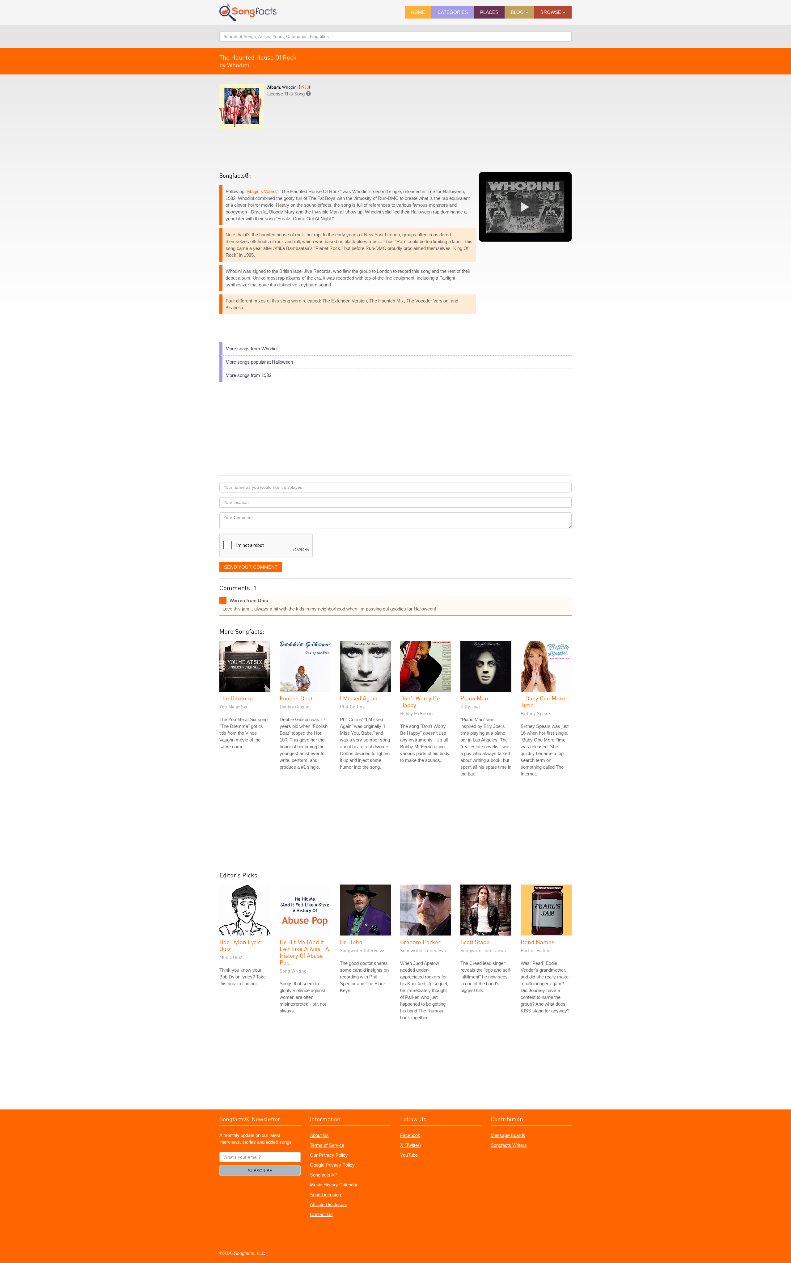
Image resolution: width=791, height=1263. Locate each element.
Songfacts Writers (509, 1145)
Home (418, 12)
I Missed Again (359, 698)
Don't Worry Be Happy (420, 701)
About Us (319, 1135)
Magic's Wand (261, 191)
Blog (518, 12)
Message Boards (508, 1135)
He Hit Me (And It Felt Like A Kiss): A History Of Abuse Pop (304, 952)
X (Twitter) (410, 1145)
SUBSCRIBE (260, 1170)
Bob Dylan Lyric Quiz (240, 945)
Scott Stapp (474, 941)
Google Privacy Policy (332, 1165)
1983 (304, 87)
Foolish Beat (296, 698)
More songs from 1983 (248, 375)
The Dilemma (237, 698)
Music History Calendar (333, 1184)
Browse (551, 12)
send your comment (250, 567)
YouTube (409, 1155)
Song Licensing (325, 1194)
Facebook (410, 1135)
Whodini (238, 65)
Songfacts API (324, 1174)
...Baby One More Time (543, 701)
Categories (453, 12)
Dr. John (351, 941)
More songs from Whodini (251, 348)
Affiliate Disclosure (328, 1204)
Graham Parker (420, 941)
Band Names (537, 941)
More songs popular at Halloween (259, 362)
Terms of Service (327, 1145)
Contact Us (321, 1214)
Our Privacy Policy (329, 1155)
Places (489, 12)
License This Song (286, 93)
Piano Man (474, 698)
